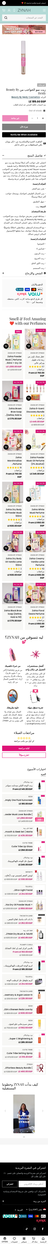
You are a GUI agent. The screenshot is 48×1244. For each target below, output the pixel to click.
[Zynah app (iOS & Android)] (14, 10)
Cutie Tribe (27, 843)
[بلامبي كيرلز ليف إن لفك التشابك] (39, 950)
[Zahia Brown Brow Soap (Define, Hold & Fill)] (12, 391)
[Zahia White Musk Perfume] (35, 492)
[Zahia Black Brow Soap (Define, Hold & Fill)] (12, 593)
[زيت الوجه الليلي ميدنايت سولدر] (39, 785)
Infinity (29, 872)
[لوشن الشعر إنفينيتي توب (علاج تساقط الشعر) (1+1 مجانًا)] (39, 875)
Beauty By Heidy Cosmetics (25, 97)
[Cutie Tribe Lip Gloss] (39, 846)
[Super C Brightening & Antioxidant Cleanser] (39, 1039)
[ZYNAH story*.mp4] (24, 1114)
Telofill (29, 886)
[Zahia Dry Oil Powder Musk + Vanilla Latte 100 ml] (39, 905)
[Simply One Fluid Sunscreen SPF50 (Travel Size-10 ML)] (39, 800)
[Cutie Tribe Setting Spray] (39, 1053)
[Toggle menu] (44, 10)
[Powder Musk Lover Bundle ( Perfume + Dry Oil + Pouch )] (39, 816)
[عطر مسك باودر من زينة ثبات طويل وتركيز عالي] (35, 339)
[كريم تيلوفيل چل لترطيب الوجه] (39, 980)
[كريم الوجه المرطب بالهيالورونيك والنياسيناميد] (39, 966)
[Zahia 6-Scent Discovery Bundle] (35, 391)
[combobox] (24, 17)
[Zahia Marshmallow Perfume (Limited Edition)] (12, 440)
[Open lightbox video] (24, 1114)
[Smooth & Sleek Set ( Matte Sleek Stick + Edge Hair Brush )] (39, 832)
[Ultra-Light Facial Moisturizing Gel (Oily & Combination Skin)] (39, 890)
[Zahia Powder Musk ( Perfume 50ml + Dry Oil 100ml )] (12, 339)
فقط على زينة (28, 828)
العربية (20, 1209)
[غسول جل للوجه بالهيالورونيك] (39, 861)
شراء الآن (24, 126)
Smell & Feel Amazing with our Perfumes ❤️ (27, 321)
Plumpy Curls (26, 945)
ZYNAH (30, 1064)
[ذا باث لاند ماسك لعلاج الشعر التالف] (39, 919)
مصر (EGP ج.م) (35, 1209)
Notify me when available (24, 134)
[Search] (5, 17)
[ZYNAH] (24, 29)
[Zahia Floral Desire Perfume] (35, 593)
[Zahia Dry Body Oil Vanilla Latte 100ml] (12, 541)
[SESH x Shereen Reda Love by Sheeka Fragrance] (39, 1009)
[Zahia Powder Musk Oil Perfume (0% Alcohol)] (35, 440)
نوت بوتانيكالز (28, 782)
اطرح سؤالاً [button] (24, 755)
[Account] (9, 10)
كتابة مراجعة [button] (24, 748)
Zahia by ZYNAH (37, 353)
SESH (30, 796)
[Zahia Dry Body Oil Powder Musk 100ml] (12, 492)
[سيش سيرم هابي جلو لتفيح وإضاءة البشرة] (39, 1024)
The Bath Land (26, 916)
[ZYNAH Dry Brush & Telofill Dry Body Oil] (39, 934)
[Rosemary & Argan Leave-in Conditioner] (39, 995)
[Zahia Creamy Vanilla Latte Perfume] (35, 541)
